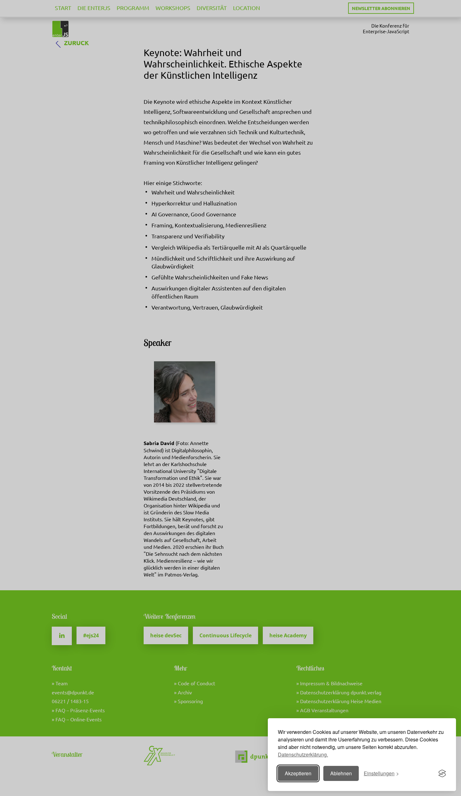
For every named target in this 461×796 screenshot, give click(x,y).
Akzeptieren (298, 773)
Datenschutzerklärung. (303, 754)
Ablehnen (341, 773)
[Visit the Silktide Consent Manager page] (442, 773)
